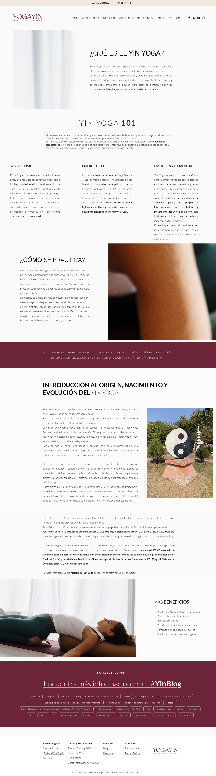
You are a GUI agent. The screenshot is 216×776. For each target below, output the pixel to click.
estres (31, 715)
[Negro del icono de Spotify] (193, 17)
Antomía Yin (34, 696)
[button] (90, 17)
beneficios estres (163, 708)
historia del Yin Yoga (82, 572)
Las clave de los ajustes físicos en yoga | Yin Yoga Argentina (72, 702)
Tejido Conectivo (103, 708)
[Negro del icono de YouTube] (198, 17)
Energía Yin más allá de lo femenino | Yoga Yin (97, 696)
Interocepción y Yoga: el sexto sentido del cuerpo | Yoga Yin (163, 696)
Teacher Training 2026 (80, 748)
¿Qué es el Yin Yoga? (53, 753)
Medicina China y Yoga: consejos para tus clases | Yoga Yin (132, 702)
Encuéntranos (132, 748)
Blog (105, 748)
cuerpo (180, 708)
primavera (88, 715)
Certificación (75, 757)
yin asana (124, 715)
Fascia (127, 696)
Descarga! (108, 753)
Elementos (65, 696)
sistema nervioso (106, 715)
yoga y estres (185, 715)
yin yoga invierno (142, 715)
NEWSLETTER (122, 3)
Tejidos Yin (122, 708)
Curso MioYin (75, 753)
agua (147, 708)
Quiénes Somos (50, 748)
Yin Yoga (136, 708)
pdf (54, 715)
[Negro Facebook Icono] (189, 17)
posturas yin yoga (69, 715)
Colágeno (50, 696)
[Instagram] (203, 17)
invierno (43, 715)
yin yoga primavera (165, 715)
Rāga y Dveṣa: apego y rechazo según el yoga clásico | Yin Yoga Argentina (55, 708)
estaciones (194, 708)
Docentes (47, 758)
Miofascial (170, 702)
